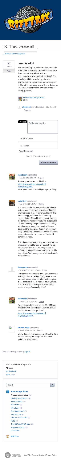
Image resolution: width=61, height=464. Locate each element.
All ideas (9, 368)
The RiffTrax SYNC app (20, 424)
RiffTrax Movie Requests (18, 364)
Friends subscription (19, 395)
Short (8, 375)
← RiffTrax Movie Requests (14, 54)
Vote (9, 71)
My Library (15, 408)
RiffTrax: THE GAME (19, 418)
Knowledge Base (19, 391)
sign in (27, 352)
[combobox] (28, 385)
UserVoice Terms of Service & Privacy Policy (40, 455)
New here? (38, 156)
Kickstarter (15, 405)
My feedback (11, 371)
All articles (15, 431)
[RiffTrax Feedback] (29, 20)
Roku (13, 421)
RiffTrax (15, 436)
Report (40, 178)
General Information (19, 398)
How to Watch (16, 402)
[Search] (52, 385)
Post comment (48, 162)
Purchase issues (17, 411)
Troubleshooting (17, 427)
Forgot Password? (26, 151)
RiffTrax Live (16, 414)
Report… (27, 110)
